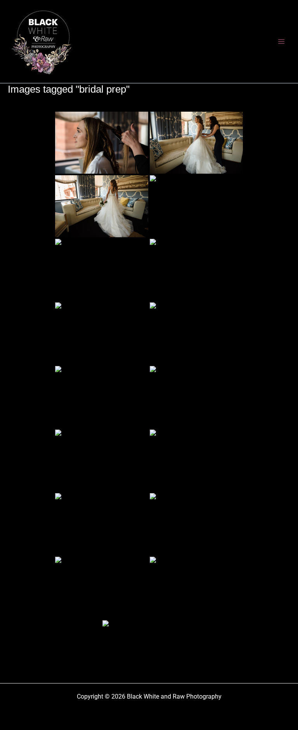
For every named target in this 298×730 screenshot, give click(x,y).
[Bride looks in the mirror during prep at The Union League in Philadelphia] (101, 397)
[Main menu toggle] (282, 41)
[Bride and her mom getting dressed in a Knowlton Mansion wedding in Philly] (196, 461)
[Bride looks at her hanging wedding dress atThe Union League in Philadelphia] (101, 461)
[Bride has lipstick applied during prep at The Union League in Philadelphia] (196, 397)
